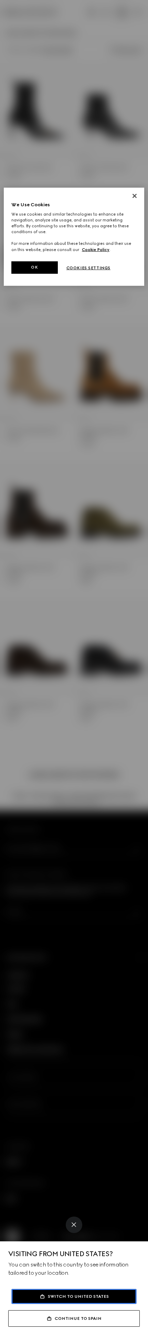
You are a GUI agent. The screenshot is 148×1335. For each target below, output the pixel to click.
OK (34, 267)
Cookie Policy (95, 249)
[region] (74, 237)
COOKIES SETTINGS (88, 267)
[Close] (74, 1225)
